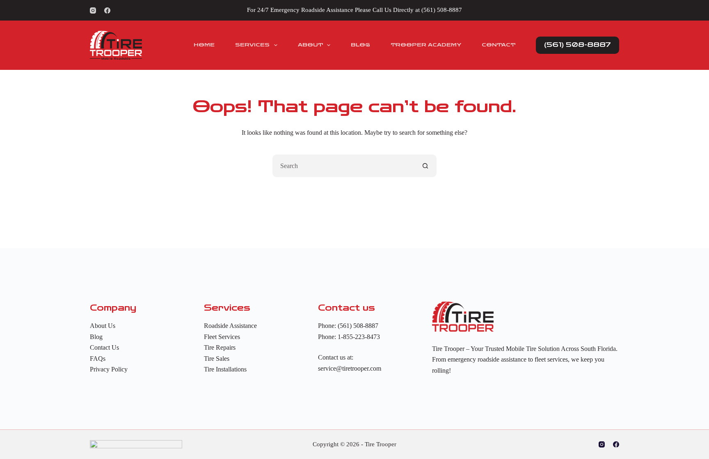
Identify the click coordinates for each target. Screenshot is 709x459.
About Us (102, 325)
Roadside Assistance (230, 325)
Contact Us (104, 347)
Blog (360, 45)
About (310, 45)
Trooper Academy (426, 45)
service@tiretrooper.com (349, 368)
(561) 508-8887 (441, 10)
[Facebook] (107, 10)
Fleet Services (222, 336)
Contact (498, 45)
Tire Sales (216, 358)
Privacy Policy (109, 369)
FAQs (97, 358)
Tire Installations (225, 369)
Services (252, 45)
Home (204, 45)
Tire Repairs (220, 347)
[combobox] (343, 166)
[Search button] (425, 166)
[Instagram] (93, 10)
